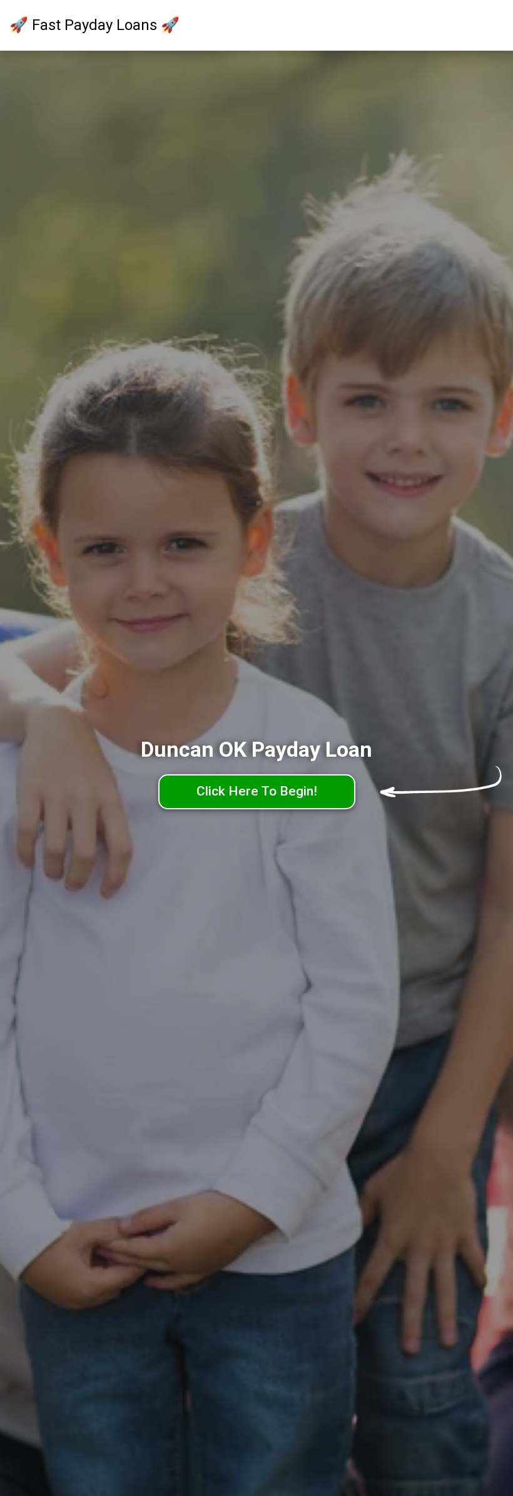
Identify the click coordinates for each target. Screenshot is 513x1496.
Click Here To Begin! (256, 791)
